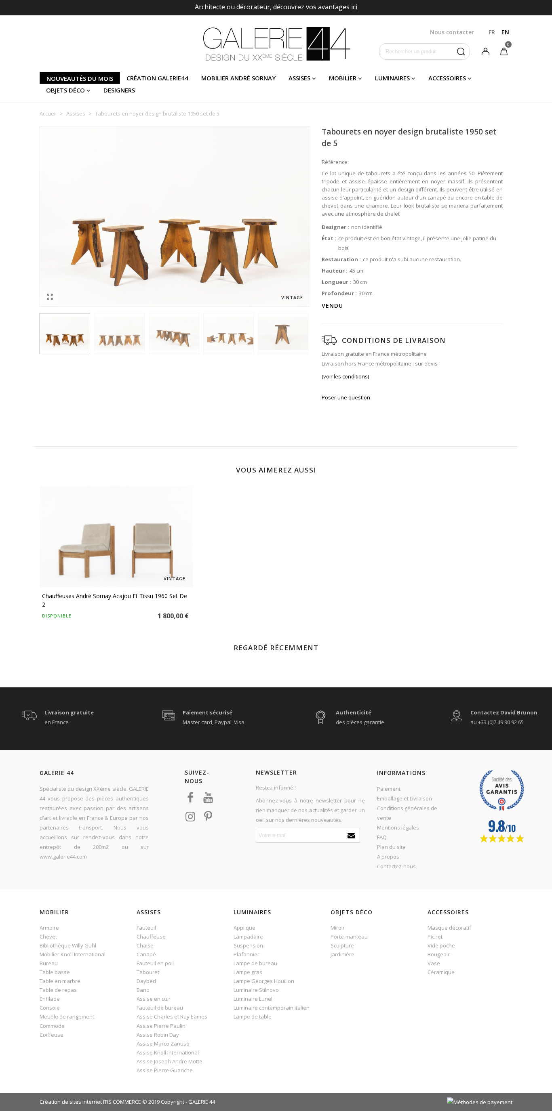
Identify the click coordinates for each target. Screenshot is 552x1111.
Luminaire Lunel (253, 998)
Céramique (441, 972)
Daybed (146, 981)
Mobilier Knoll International (72, 954)
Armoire (49, 927)
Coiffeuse (51, 1034)
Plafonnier (246, 954)
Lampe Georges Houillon (264, 981)
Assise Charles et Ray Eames (172, 1016)
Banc (143, 989)
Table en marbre (60, 981)
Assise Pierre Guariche (165, 1070)
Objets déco (65, 90)
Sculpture (342, 945)
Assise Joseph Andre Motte (169, 1061)
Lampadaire (248, 936)
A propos (388, 856)
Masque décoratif (449, 927)
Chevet (48, 936)
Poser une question (346, 397)
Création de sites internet (71, 1101)
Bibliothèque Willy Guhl (68, 945)
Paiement (388, 788)
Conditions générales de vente (407, 812)
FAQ (382, 837)
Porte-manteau (349, 936)
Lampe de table (253, 1016)
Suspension (248, 945)
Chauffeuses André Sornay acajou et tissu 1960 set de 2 (114, 600)
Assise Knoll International (168, 1052)
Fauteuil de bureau (160, 1007)
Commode (52, 1025)
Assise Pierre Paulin (161, 1025)
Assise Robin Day (158, 1034)
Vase (434, 963)
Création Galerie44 (157, 78)
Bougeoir (439, 954)
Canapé (146, 954)
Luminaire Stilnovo (256, 989)
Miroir (338, 927)
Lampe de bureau (255, 963)
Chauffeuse (151, 936)
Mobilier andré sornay (238, 78)
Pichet (435, 936)
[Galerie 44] (276, 44)
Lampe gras (248, 972)
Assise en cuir (154, 998)
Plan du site (391, 847)
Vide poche (441, 945)
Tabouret (148, 972)
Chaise (145, 945)
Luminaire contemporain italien (272, 1007)
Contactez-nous (396, 866)
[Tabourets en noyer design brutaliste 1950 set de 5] (50, 296)
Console (50, 1007)
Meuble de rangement (67, 1016)
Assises (299, 78)
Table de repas (58, 989)
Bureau (49, 963)
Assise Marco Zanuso (163, 1043)
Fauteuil (146, 927)
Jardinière (342, 954)
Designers (119, 90)
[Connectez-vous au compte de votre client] (485, 51)
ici (354, 6)
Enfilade (50, 998)
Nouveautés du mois (79, 78)
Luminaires (392, 78)
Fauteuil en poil (155, 963)
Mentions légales (398, 827)
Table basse (55, 972)
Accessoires (447, 78)
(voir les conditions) (345, 376)
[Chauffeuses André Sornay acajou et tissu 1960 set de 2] (116, 536)
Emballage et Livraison (404, 798)
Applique (244, 927)
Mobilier (342, 78)
